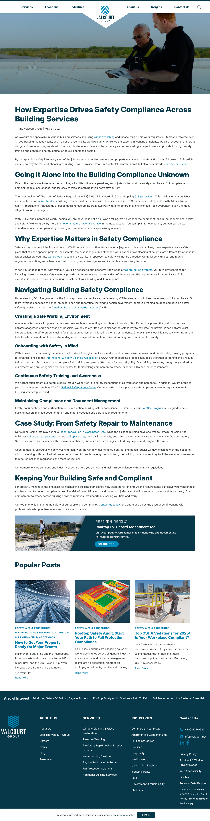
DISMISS (145, 815)
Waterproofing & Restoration (35, 632)
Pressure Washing (94, 739)
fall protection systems (138, 269)
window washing (104, 137)
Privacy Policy (188, 754)
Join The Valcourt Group (55, 734)
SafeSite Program (152, 408)
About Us (45, 728)
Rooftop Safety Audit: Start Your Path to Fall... (121, 698)
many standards (47, 201)
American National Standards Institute (75, 307)
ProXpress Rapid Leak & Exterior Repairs (102, 748)
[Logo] (105, 14)
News (43, 747)
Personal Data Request (193, 783)
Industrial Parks (140, 771)
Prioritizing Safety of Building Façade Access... (61, 698)
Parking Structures (142, 740)
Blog (42, 753)
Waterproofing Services (97, 756)
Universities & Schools (145, 765)
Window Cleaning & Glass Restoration (98, 731)
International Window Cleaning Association (72, 357)
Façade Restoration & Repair (100, 762)
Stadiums (137, 790)
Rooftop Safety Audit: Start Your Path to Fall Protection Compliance (99, 637)
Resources (46, 759)
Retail (134, 777)
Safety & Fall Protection (32, 628)
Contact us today (109, 504)
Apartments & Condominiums (149, 734)
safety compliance (177, 164)
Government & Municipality (147, 783)
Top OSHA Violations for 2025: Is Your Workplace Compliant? (162, 635)
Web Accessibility (190, 771)
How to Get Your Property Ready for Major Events (38, 644)
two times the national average (82, 223)
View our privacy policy (123, 815)
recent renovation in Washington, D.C (82, 431)
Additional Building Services (100, 774)
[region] (105, 815)
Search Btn (199, 7)
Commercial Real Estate (145, 728)
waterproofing (56, 256)
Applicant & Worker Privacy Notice (191, 762)
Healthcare (138, 759)
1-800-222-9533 (192, 729)
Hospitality (137, 753)
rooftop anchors (75, 436)
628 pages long (144, 196)
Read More (21, 677)
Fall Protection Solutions (98, 768)
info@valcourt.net (195, 736)
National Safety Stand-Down (78, 387)
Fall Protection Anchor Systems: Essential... (179, 698)
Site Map (185, 777)
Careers (44, 740)
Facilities (136, 747)
